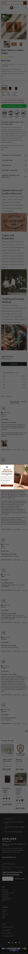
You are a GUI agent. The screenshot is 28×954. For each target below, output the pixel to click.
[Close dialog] (26, 465)
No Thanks (7, 487)
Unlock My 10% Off (7, 485)
